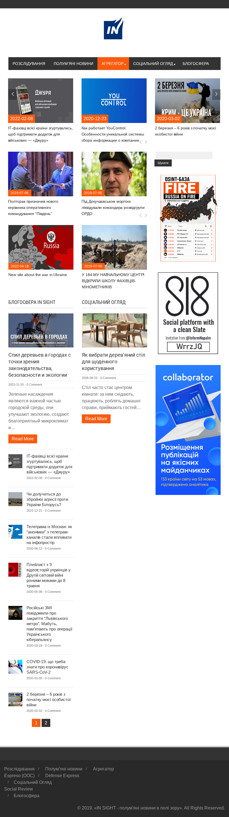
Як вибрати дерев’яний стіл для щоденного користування (113, 361)
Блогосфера (196, 63)
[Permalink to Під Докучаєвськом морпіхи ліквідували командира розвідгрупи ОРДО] (40, 173)
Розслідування (29, 63)
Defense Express (62, 775)
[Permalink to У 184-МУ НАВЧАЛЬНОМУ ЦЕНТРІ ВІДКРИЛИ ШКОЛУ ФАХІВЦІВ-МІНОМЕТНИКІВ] (40, 247)
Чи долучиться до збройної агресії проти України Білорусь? (47, 499)
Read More (23, 438)
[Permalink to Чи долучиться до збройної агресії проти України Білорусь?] (15, 498)
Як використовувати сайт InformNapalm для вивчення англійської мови (180, 134)
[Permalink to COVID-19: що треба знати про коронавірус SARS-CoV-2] (15, 666)
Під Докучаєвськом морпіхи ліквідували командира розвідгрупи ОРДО (39, 207)
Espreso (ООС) (19, 775)
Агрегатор (112, 63)
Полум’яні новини (73, 63)
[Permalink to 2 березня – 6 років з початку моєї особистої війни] (114, 100)
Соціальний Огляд (153, 63)
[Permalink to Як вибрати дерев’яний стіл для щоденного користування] (114, 330)
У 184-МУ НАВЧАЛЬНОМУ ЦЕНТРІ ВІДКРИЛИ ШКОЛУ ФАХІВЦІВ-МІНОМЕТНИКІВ (39, 280)
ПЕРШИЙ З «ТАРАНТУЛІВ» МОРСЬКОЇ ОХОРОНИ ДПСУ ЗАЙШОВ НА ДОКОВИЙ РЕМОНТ (112, 280)
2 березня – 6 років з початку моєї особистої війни (49, 699)
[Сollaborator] (188, 429)
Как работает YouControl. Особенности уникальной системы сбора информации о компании (39, 134)
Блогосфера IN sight (31, 302)
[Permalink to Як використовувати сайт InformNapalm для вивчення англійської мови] (187, 100)
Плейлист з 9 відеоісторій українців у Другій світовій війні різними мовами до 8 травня (49, 575)
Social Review (18, 789)
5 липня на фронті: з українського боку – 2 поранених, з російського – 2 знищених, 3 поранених (114, 207)
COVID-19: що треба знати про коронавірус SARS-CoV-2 (47, 667)
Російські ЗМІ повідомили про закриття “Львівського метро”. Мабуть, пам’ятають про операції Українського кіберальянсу (49, 623)
